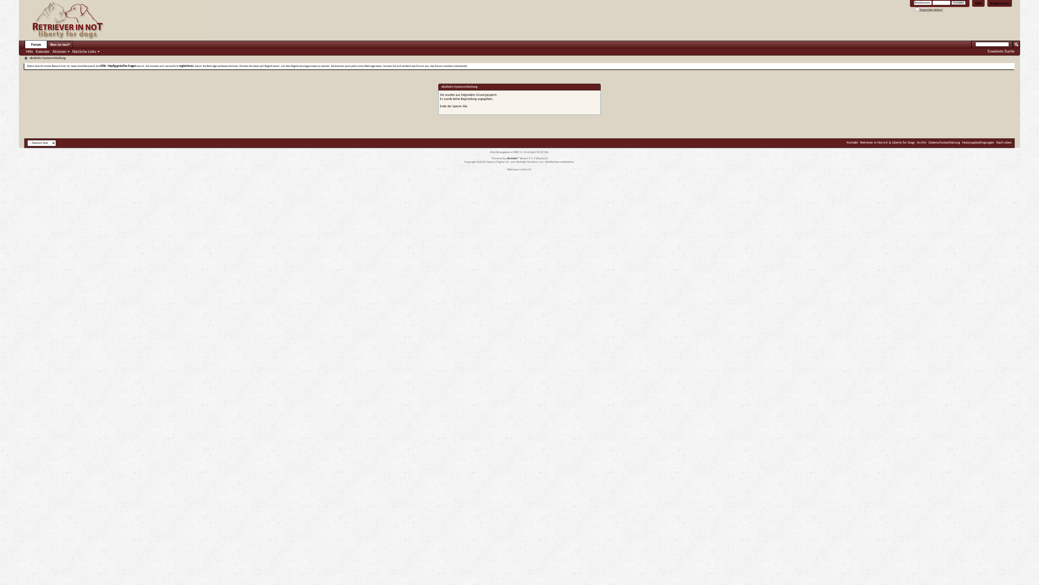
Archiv (921, 142)
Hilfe (978, 3)
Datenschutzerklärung (944, 142)
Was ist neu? (60, 45)
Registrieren (999, 3)
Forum (36, 45)
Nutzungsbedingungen (978, 142)
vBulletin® (513, 158)
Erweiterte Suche (1001, 51)
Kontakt (852, 142)
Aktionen (59, 52)
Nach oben (1004, 142)
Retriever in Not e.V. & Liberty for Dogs (887, 142)
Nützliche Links (84, 52)
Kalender (43, 52)
